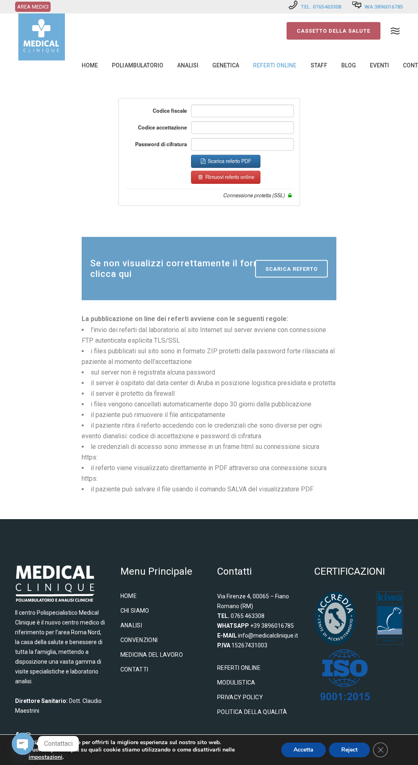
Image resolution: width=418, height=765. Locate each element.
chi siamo (134, 610)
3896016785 (388, 7)
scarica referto (291, 269)
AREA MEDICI (33, 7)
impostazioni (45, 757)
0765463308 (327, 7)
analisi (131, 625)
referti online (238, 668)
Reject (349, 750)
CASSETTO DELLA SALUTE (333, 31)
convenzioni (139, 640)
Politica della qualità (252, 712)
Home (128, 596)
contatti (134, 669)
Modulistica (236, 682)
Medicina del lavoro (151, 654)
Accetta (303, 750)
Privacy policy (240, 697)
